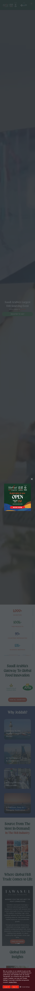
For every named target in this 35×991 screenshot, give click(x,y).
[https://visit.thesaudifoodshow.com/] (17, 510)
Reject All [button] (15, 987)
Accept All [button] (6, 987)
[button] (24, 986)
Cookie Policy (13, 982)
